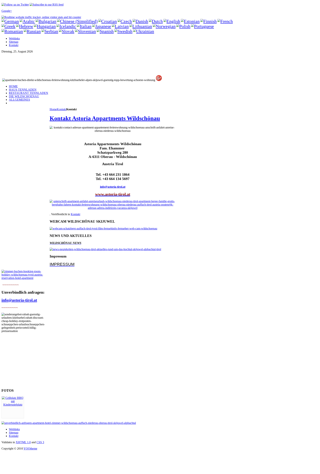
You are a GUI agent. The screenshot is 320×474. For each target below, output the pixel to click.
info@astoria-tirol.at (112, 186)
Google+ (6, 10)
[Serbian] (49, 31)
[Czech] (125, 21)
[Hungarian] (45, 26)
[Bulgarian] (46, 21)
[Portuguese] (202, 26)
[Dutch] (156, 21)
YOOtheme (30, 448)
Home (53, 109)
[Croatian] (107, 21)
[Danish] (140, 21)
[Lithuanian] (140, 26)
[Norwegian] (164, 26)
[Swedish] (123, 31)
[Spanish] (105, 31)
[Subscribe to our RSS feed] (47, 4)
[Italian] (84, 26)
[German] (10, 21)
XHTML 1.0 (23, 442)
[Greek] (8, 26)
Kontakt (61, 109)
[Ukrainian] (143, 31)
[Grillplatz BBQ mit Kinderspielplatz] (13, 404)
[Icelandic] (66, 26)
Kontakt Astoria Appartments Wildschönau (105, 118)
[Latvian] (120, 26)
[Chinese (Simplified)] (77, 21)
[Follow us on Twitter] (15, 4)
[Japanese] (101, 26)
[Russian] (32, 31)
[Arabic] (27, 21)
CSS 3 (40, 442)
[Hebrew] (24, 26)
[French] (225, 21)
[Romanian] (12, 31)
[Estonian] (190, 21)
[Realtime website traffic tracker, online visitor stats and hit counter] (41, 17)
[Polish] (183, 26)
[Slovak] (66, 31)
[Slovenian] (85, 31)
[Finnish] (208, 21)
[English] (172, 21)
